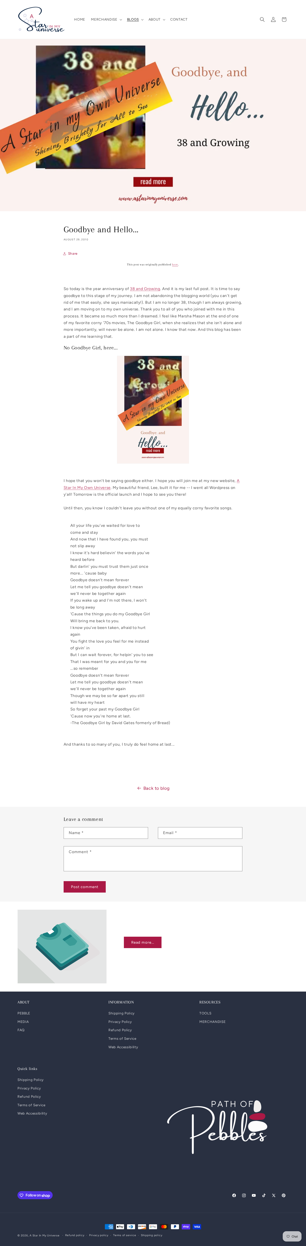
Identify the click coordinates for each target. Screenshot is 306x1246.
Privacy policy (98, 1235)
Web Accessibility (123, 1047)
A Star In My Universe (44, 1235)
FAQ (21, 1030)
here (175, 264)
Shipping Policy (121, 1013)
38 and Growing (145, 288)
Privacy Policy (120, 1022)
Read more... (142, 942)
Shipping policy (151, 1235)
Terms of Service (122, 1038)
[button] (106, 19)
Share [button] (73, 253)
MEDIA (23, 1022)
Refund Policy (120, 1030)
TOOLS (205, 1013)
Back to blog (156, 788)
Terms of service (124, 1235)
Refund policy (74, 1235)
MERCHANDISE (212, 1022)
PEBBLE (23, 1013)
